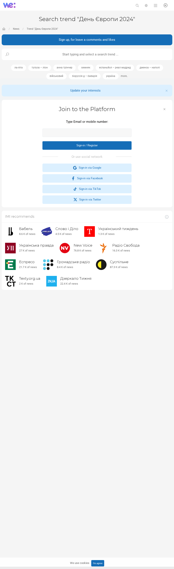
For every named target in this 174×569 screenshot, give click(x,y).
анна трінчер (64, 67)
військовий (56, 76)
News (16, 28)
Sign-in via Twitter (89, 199)
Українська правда (36, 245)
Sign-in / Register (87, 145)
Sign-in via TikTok (89, 189)
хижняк (85, 67)
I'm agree (97, 563)
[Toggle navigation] (156, 5)
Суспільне (119, 262)
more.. (124, 76)
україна (110, 76)
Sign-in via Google (89, 167)
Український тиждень (118, 229)
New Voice (83, 245)
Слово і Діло (66, 229)
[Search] (137, 5)
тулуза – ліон (40, 67)
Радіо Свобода (126, 245)
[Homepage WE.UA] (4, 29)
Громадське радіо (73, 262)
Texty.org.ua (29, 278)
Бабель (25, 229)
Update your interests (85, 90)
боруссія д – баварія (84, 76)
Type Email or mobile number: (87, 122)
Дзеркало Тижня (75, 278)
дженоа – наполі (150, 67)
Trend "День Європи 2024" (42, 28)
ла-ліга (18, 67)
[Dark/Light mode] (146, 5)
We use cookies (79, 563)
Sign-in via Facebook (89, 178)
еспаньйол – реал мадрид (115, 67)
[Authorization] (165, 5)
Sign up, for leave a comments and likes (87, 40)
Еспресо (27, 262)
